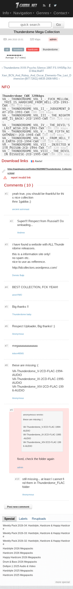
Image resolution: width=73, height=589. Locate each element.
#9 (11, 410)
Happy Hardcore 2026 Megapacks (22, 557)
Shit (7, 55)
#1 (6, 193)
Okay (12, 55)
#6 (6, 326)
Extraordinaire (22, 55)
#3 (6, 244)
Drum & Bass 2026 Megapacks (20, 561)
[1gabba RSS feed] (44, 5)
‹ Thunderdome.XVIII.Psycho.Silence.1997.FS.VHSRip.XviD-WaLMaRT (36, 69)
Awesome (20, 55)
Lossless (18, 49)
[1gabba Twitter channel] (55, 5)
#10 (17, 479)
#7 (6, 345)
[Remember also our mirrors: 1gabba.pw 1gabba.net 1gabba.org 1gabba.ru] (26, 7)
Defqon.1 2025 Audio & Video (19, 566)
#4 (6, 287)
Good (14, 55)
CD (7, 49)
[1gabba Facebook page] (50, 5)
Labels (23, 518)
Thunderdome (50, 49)
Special (9, 518)
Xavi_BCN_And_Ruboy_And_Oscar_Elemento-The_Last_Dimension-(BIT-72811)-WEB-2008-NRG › (36, 77)
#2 (11, 221)
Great (17, 55)
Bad (9, 55)
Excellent (19, 55)
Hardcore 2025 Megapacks (18, 575)
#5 (6, 306)
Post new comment (18, 506)
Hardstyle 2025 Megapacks (18, 570)
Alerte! (38, 161)
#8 (6, 365)
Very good (15, 55)
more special (63, 582)
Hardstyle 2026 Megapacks (18, 548)
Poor (11, 55)
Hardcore (33, 49)
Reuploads (39, 518)
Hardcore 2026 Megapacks (18, 553)
